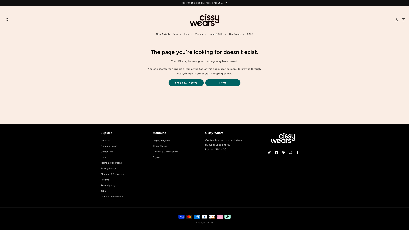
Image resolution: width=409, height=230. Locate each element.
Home (223, 82)
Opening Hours (109, 146)
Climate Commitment (112, 196)
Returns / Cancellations (166, 151)
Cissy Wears (208, 223)
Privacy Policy (108, 168)
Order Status (160, 146)
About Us (106, 140)
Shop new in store (186, 82)
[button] (7, 19)
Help (103, 157)
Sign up (157, 157)
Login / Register (161, 140)
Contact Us (107, 151)
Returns (105, 179)
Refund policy (108, 185)
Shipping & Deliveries (112, 174)
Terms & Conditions (111, 162)
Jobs (103, 191)
